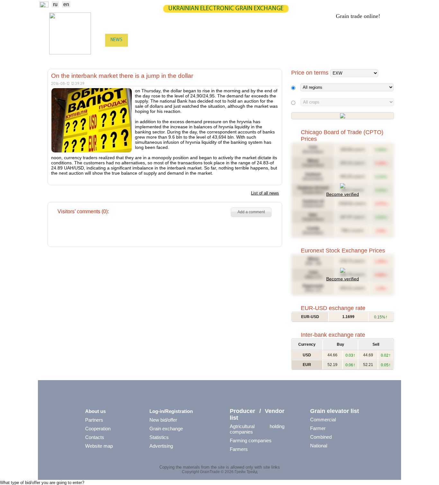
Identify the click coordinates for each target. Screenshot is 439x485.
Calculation (232, 40)
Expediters (232, 53)
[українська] (44, 5)
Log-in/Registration (171, 411)
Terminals (286, 53)
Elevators (200, 53)
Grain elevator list (334, 411)
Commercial (323, 419)
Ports (259, 53)
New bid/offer (163, 420)
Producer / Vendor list (257, 414)
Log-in (385, 40)
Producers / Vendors (159, 53)
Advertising (161, 446)
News (116, 40)
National (318, 445)
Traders (119, 53)
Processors (350, 53)
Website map (99, 446)
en (66, 4)
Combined (321, 437)
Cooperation (98, 428)
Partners (266, 40)
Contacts (94, 437)
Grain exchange (166, 428)
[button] (251, 212)
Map (202, 40)
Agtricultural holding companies (257, 429)
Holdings (318, 53)
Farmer (318, 428)
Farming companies (251, 440)
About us (95, 411)
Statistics (176, 40)
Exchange (144, 40)
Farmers (239, 449)
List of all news (265, 193)
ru (55, 4)
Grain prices (300, 40)
